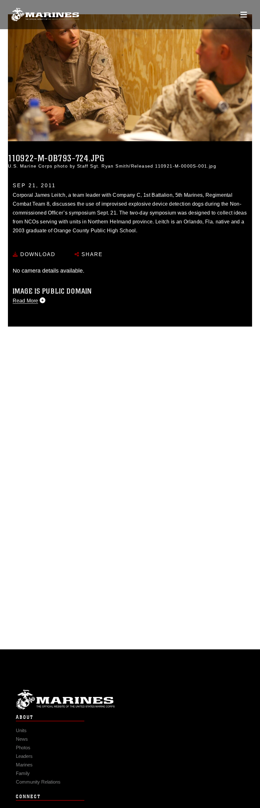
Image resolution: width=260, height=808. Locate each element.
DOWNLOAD (36, 254)
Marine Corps (130, 699)
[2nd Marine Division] (45, 15)
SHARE (91, 254)
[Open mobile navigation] (243, 14)
